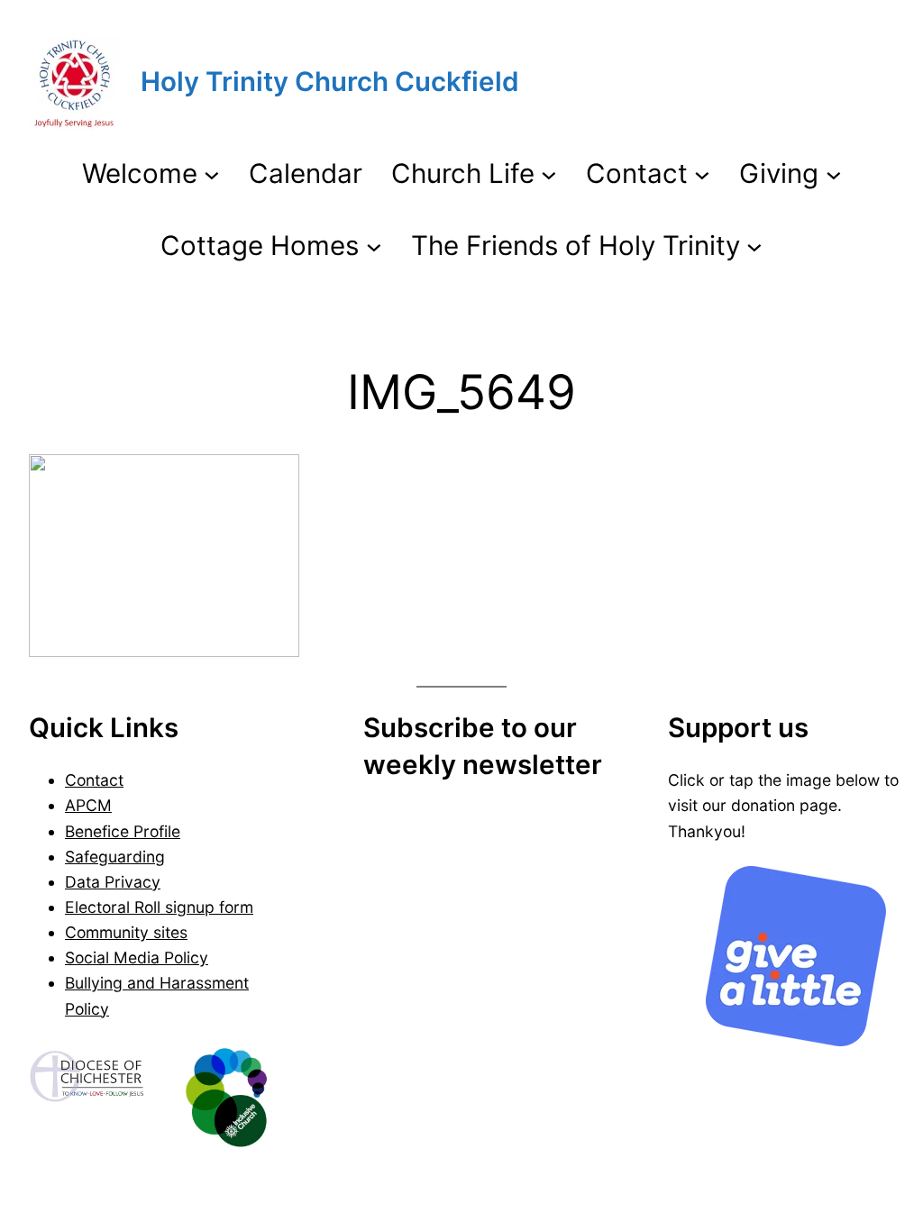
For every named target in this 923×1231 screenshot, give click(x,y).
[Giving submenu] (834, 174)
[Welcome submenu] (212, 174)
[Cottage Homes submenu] (374, 245)
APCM (88, 805)
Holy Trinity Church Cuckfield (330, 81)
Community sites (126, 932)
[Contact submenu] (702, 174)
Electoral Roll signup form (159, 907)
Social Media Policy (136, 957)
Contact (94, 780)
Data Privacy (112, 881)
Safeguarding (115, 856)
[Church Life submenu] (549, 174)
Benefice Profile (122, 831)
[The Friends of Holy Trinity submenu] (754, 245)
